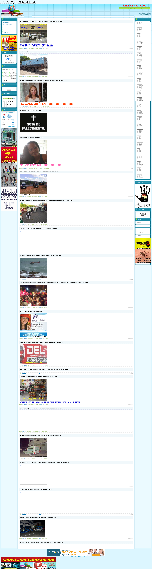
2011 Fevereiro (139, 31)
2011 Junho (139, 36)
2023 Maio (139, 169)
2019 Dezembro (140, 157)
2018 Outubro (139, 140)
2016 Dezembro (140, 114)
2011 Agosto (139, 38)
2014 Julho (139, 80)
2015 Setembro (139, 97)
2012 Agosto (139, 53)
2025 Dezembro (140, 177)
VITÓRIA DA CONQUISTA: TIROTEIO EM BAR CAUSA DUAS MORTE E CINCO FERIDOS (41, 408)
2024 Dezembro (140, 175)
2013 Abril (138, 62)
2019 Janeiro (139, 144)
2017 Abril (138, 119)
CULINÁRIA (12, 72)
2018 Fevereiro (139, 131)
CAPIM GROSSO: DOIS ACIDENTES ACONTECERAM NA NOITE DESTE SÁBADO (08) (40, 435)
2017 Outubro (139, 126)
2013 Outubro (139, 69)
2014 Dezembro (140, 86)
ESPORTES (5, 69)
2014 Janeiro (139, 73)
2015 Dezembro (140, 100)
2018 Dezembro (140, 143)
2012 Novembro (140, 56)
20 (8, 104)
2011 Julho (139, 37)
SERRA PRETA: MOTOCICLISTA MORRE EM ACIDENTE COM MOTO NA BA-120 (39, 172)
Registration (130, 8)
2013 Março (139, 61)
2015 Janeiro (139, 87)
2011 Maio (138, 35)
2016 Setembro (139, 111)
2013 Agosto (139, 67)
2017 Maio (139, 120)
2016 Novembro (140, 113)
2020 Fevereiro (139, 159)
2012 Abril (138, 48)
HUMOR (5, 73)
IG (137, 229)
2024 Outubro (139, 174)
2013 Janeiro (139, 59)
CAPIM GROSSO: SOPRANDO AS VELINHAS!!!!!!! (32, 137)
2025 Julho (139, 176)
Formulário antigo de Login (9, 62)
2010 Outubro (139, 27)
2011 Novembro (140, 42)
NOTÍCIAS (12, 69)
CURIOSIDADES (13, 73)
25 (5, 105)
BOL (138, 225)
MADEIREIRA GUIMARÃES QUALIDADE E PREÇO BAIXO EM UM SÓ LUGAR (38, 376)
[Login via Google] (10, 59)
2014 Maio (139, 78)
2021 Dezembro (140, 165)
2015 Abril (138, 91)
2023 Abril (138, 168)
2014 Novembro (140, 85)
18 (5, 104)
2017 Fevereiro (139, 117)
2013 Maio (139, 63)
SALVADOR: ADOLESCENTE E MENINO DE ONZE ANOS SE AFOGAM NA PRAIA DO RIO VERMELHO (44, 462)
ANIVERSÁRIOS (13, 75)
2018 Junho (139, 136)
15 (12, 102)
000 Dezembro (139, 22)
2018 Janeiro (139, 130)
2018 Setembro (139, 139)
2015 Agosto (139, 95)
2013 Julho (139, 66)
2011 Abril (138, 34)
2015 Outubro (139, 98)
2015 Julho (139, 94)
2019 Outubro (139, 155)
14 (10, 102)
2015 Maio (139, 92)
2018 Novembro (140, 142)
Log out (141, 8)
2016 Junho (139, 107)
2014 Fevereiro (139, 74)
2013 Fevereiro (139, 60)
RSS (150, 14)
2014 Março (139, 75)
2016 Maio (139, 106)
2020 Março (139, 161)
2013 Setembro (139, 68)
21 (10, 104)
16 (14, 102)
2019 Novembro (140, 156)
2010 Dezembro (140, 29)
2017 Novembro (140, 127)
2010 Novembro (140, 28)
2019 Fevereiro (139, 145)
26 (7, 105)
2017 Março (139, 118)
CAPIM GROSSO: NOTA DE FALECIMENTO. (30, 110)
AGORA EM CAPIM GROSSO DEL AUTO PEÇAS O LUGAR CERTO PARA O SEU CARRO (41, 342)
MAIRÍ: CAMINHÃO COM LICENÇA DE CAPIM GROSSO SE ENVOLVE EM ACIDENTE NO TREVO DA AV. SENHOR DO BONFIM (50, 52)
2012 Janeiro (139, 44)
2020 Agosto (139, 163)
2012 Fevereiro (139, 46)
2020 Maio (139, 162)
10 (3, 102)
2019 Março (139, 146)
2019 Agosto (139, 152)
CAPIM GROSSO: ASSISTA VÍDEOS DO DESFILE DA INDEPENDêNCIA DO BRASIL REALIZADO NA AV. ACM (46, 200)
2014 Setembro (139, 82)
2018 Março (139, 132)
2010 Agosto (139, 24)
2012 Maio (139, 49)
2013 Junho (139, 65)
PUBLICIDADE (6, 76)
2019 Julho (139, 151)
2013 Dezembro (140, 72)
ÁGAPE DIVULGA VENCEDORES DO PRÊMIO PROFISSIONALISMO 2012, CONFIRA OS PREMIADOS (44, 369)
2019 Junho (139, 150)
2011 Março (139, 33)
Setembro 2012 (7, 97)
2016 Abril (138, 105)
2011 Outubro (139, 41)
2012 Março (139, 47)
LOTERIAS (139, 235)
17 (3, 104)
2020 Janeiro (139, 158)
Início (135, 8)
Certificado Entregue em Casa (80, 556)
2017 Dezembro (140, 129)
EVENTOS (5, 72)
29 (12, 105)
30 (14, 105)
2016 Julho (139, 108)
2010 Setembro (139, 25)
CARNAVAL (12, 76)
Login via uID (9, 56)
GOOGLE (139, 222)
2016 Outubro (139, 112)
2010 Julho (139, 23)
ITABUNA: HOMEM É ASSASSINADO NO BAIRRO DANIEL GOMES (36, 489)
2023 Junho (139, 170)
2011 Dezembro (140, 43)
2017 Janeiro (139, 116)
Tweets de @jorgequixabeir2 (140, 237)
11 (5, 102)
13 (8, 102)
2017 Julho (139, 123)
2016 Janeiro (139, 101)
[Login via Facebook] (7, 59)
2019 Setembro (139, 153)
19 (7, 104)
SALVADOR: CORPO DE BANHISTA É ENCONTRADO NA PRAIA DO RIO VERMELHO (40, 255)
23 (14, 104)
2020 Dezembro (140, 164)
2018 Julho (139, 137)
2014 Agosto (139, 81)
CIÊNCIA (5, 75)
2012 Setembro (139, 54)
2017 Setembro (139, 125)
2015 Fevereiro (139, 88)
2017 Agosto (139, 124)
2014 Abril (138, 76)
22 (12, 104)
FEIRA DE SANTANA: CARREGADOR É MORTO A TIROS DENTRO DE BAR (38, 517)
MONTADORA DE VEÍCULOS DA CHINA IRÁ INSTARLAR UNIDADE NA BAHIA (38, 228)
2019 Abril (138, 148)
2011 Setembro (139, 40)
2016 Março (139, 104)
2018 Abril (138, 133)
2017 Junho (139, 121)
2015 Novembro (140, 99)
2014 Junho (139, 79)
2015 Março (139, 89)
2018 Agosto (139, 138)
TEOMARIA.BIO (140, 232)
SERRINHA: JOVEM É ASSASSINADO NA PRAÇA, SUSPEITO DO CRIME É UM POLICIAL (41, 542)
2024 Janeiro (139, 172)
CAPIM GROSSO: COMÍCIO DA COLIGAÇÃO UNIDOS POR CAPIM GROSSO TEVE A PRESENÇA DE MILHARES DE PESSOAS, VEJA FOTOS (54, 282)
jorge (41, 48)
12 (7, 102)
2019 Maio (139, 149)
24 (3, 105)
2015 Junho (139, 93)
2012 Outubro (139, 55)
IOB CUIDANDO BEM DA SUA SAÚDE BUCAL (31, 311)
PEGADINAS (5, 79)
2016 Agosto (139, 110)
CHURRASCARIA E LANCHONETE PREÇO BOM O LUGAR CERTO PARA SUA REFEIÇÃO (41, 21)
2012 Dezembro (140, 57)
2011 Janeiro (139, 30)
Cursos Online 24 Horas (70, 556)
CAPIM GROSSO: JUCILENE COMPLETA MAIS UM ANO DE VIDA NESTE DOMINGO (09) (41, 80)
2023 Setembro (139, 171)
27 (8, 105)
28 (10, 105)
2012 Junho (139, 50)
